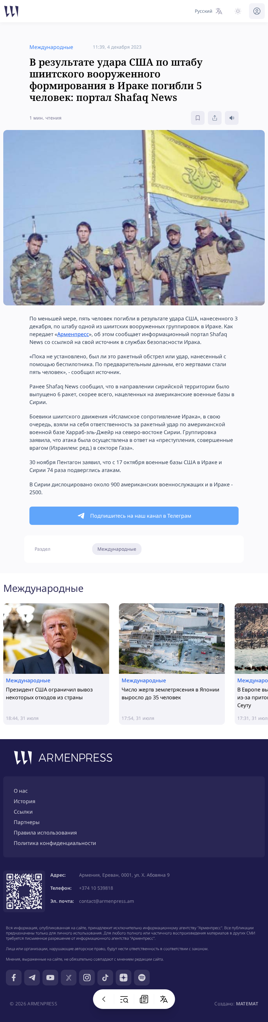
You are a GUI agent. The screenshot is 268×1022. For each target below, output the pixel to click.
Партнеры (27, 822)
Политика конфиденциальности (55, 843)
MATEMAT (247, 1003)
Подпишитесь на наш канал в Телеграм (140, 515)
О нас (21, 790)
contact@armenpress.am (106, 901)
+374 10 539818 (96, 888)
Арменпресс (73, 334)
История (24, 801)
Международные (116, 549)
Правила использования (45, 832)
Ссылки (23, 811)
